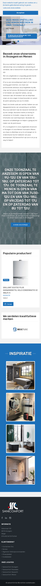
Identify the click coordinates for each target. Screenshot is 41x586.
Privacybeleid (7, 554)
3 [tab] (22, 41)
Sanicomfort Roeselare (10, 569)
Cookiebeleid (7, 557)
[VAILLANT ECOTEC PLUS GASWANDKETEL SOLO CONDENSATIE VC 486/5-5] (20, 272)
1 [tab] (18, 41)
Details (9, 304)
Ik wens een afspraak (20, 225)
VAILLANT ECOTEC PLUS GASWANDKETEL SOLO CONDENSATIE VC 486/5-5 (20, 290)
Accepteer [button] (20, 13)
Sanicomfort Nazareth (10, 572)
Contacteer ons (8, 547)
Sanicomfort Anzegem (10, 567)
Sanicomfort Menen (9, 575)
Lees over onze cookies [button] (11, 8)
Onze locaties (7, 562)
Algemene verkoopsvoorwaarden (14, 552)
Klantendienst (8, 542)
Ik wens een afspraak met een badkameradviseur (19, 36)
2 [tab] (20, 41)
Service (5, 549)
